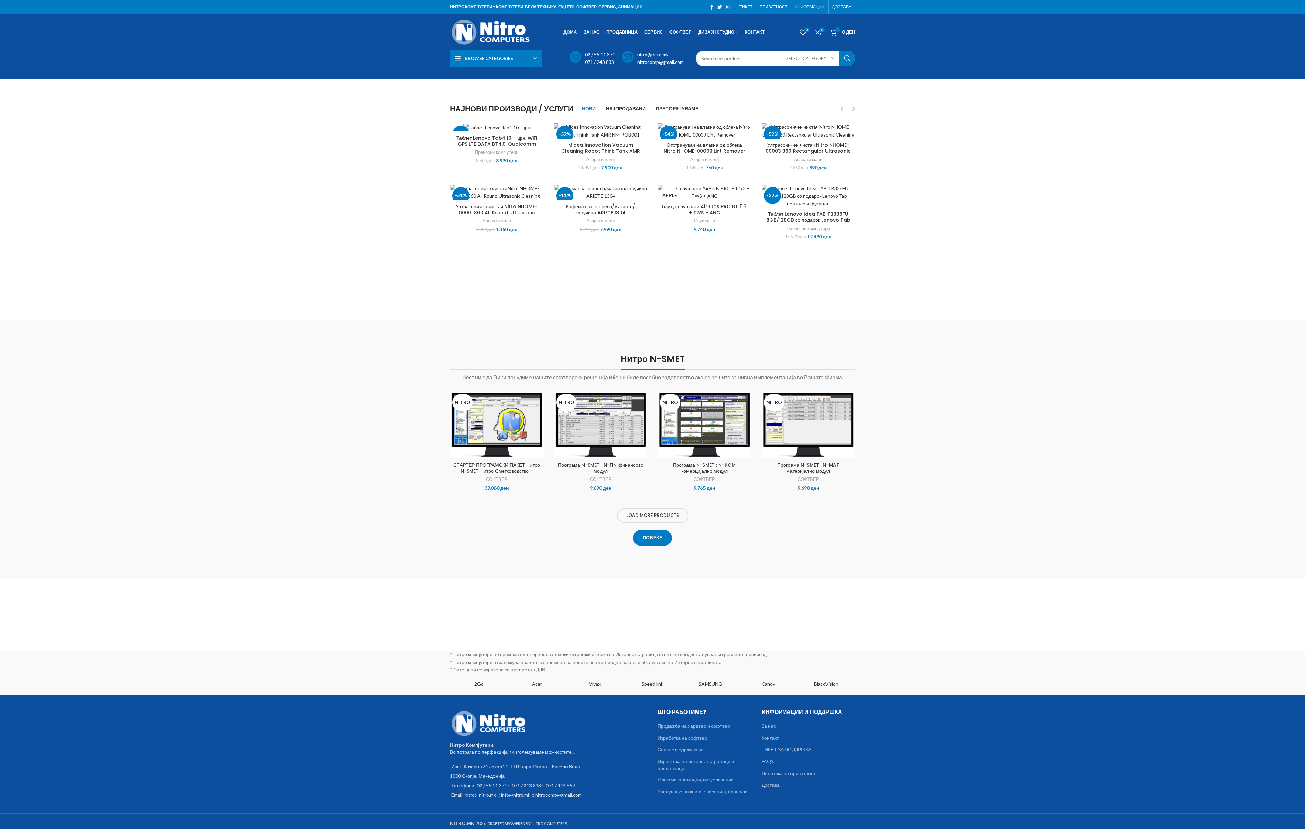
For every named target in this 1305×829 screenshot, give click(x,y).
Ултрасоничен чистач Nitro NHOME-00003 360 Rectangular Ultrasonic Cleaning (808, 151)
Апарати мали (600, 159)
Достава (771, 785)
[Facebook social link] (711, 7)
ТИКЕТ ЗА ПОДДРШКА (786, 749)
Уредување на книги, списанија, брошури (703, 791)
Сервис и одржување (681, 749)
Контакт (770, 738)
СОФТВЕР (496, 479)
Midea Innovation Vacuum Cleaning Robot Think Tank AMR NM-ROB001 (600, 151)
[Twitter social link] (719, 7)
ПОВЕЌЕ (652, 537)
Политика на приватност (788, 773)
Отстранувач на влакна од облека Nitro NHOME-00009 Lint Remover (704, 148)
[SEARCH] (847, 58)
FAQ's (768, 761)
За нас (769, 726)
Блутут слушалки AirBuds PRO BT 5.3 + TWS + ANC (704, 209)
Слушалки (704, 220)
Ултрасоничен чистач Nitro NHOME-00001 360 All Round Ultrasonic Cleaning (497, 212)
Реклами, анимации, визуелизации (696, 779)
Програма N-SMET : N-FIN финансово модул (600, 468)
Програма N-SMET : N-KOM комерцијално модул (704, 468)
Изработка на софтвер (682, 738)
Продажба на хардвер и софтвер (694, 726)
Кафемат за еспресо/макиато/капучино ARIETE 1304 (600, 209)
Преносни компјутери (496, 152)
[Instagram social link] (728, 7)
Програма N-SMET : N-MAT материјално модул (808, 468)
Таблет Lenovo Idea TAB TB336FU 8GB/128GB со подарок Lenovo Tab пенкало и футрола (808, 220)
